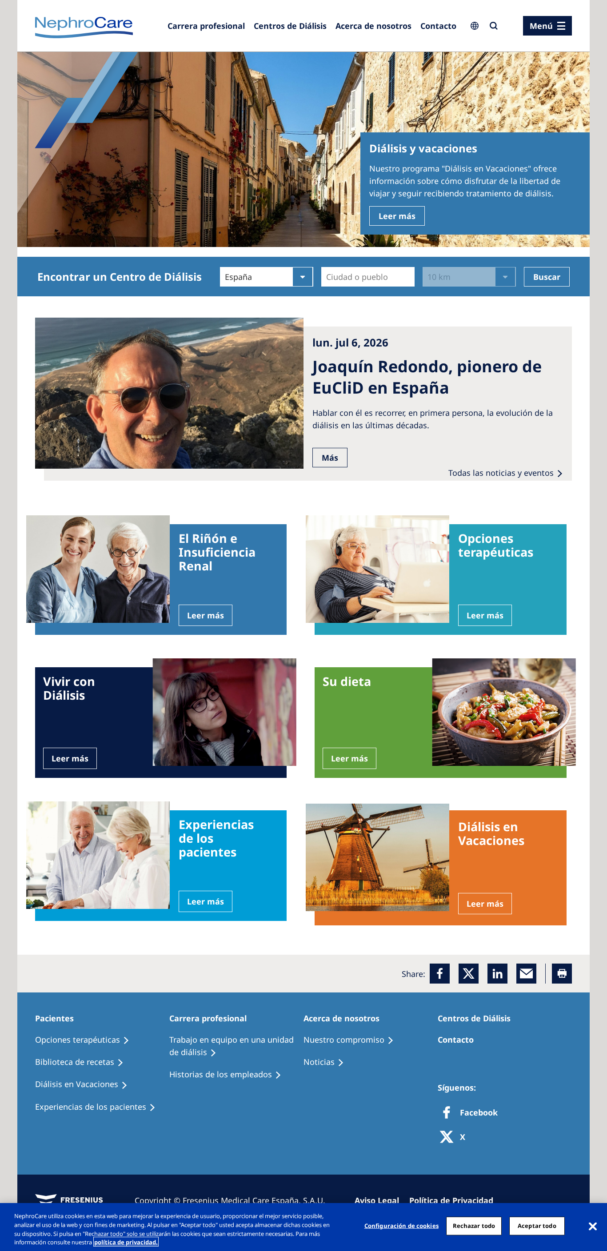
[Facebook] (440, 974)
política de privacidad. (126, 1242)
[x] (469, 974)
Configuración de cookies (401, 1226)
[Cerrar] (593, 1225)
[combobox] (327, 277)
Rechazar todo (474, 1226)
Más (330, 457)
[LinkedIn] (497, 974)
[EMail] (526, 974)
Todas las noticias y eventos (501, 472)
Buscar (546, 276)
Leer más (397, 216)
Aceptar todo (537, 1226)
